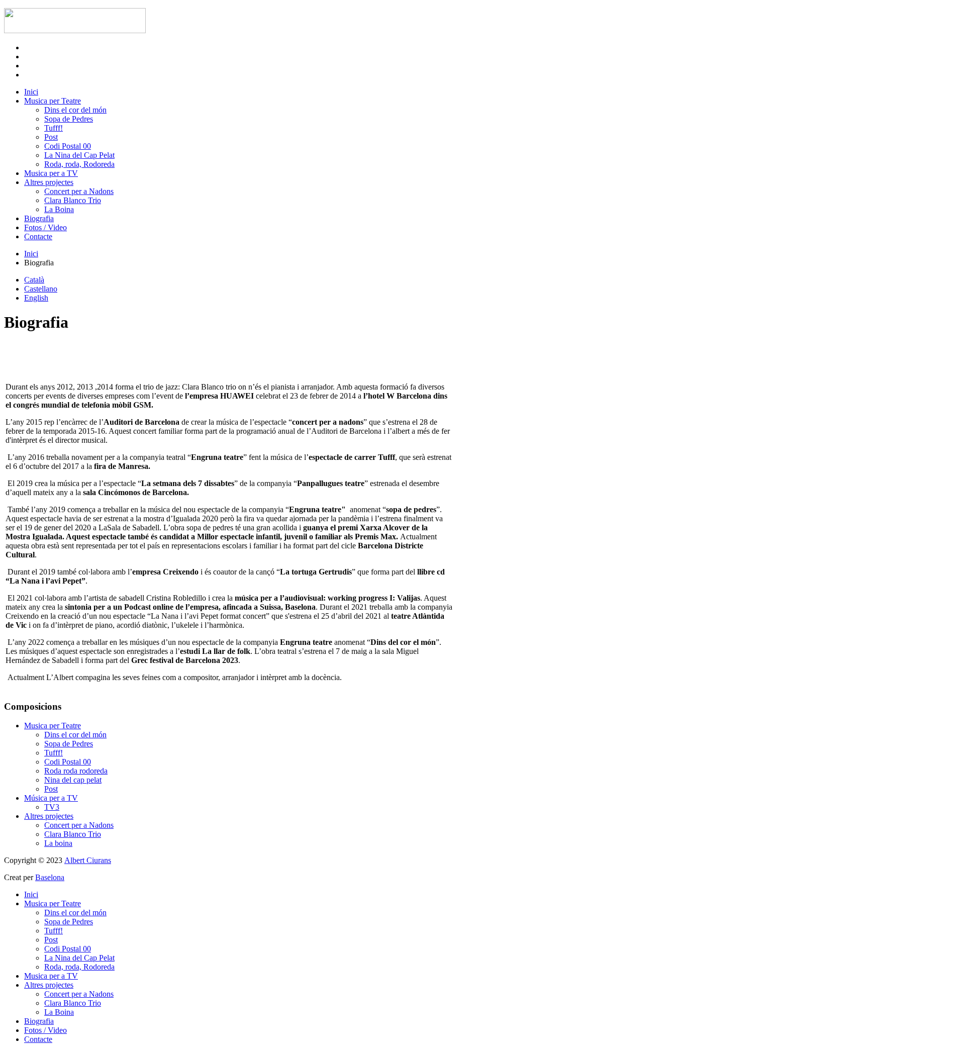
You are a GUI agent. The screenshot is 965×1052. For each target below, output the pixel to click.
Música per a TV (51, 798)
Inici (31, 91)
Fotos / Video (45, 227)
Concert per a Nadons (79, 191)
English (36, 298)
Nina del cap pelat (73, 780)
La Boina (59, 209)
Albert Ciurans (87, 860)
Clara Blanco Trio (72, 200)
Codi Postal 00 (67, 146)
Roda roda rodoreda (76, 771)
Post (51, 137)
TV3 (51, 807)
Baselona (49, 877)
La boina (58, 843)
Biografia (39, 218)
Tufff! (53, 128)
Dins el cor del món (75, 110)
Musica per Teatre (52, 101)
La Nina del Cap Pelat (79, 155)
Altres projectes (48, 182)
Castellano (40, 288)
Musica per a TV (51, 173)
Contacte (38, 236)
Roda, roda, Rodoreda (79, 164)
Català (34, 279)
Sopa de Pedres (68, 119)
